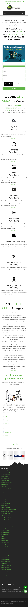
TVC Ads (7, 435)
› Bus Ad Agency (4, 528)
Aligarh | (9, 587)
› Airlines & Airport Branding (6, 482)
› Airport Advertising (5, 555)
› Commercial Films (5, 542)
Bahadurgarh (4, 593)
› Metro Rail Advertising (5, 532)
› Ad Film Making (4, 470)
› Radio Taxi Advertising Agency (7, 526)
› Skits (2, 536)
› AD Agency (3, 499)
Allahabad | (14, 587)
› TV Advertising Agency (5, 503)
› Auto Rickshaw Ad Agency (6, 519)
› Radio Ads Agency (4, 505)
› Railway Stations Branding (6, 488)
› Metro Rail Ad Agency (5, 534)
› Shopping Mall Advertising (6, 580)
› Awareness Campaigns (5, 474)
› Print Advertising (4, 484)
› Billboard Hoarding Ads (5, 559)
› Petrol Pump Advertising (6, 569)
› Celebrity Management (5, 492)
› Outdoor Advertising (5, 478)
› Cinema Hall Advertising (6, 565)
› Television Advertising (5, 472)
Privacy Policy (7, 603)
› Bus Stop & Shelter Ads (5, 561)
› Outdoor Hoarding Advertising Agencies (8, 509)
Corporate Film (8, 432)
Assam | (9, 591)
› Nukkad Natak (4, 553)
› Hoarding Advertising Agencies (7, 511)
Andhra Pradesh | (9, 589)
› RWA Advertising (4, 575)
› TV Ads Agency (4, 501)
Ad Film (6, 416)
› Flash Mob (3, 538)
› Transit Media (4, 486)
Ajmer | (6, 587)
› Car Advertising (4, 563)
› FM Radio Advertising (5, 507)
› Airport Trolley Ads (5, 557)
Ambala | (22, 587)
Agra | (3, 587)
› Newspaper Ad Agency (5, 513)
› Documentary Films (5, 546)
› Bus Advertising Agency (5, 530)
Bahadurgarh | (19, 591)
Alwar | (18, 587)
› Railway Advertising (5, 571)
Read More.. (14, 138)
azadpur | (13, 591)
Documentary (7, 428)
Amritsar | (4, 589)
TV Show (7, 420)
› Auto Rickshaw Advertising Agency (7, 517)
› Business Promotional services (7, 544)
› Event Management (5, 490)
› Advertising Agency (5, 497)
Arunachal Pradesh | (17, 589)
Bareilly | (9, 593)
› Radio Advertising (4, 476)
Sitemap (11, 603)
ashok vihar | (4, 591)
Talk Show (7, 423)
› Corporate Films (4, 540)
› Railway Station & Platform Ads (7, 573)
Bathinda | (13, 593)
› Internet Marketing (5, 480)
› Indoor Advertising (5, 567)
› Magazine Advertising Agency (7, 515)
